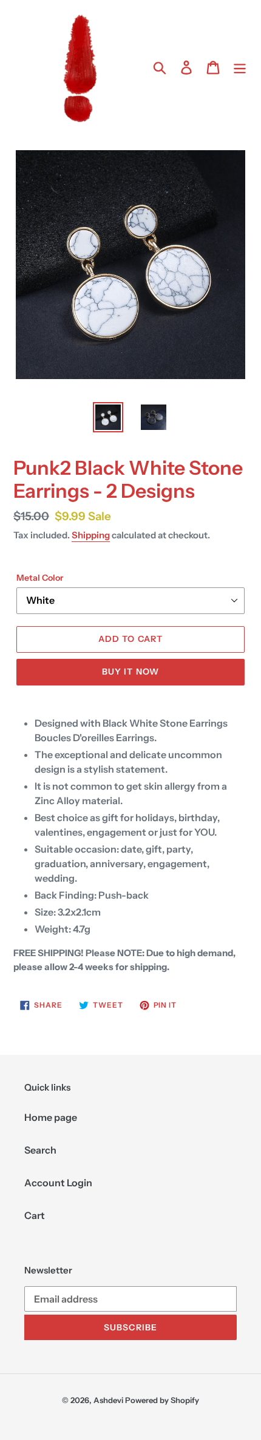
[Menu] (239, 67)
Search (40, 1150)
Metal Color (39, 577)
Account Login (58, 1183)
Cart (34, 1215)
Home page (50, 1117)
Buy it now (130, 671)
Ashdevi (108, 1400)
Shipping (91, 535)
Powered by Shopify (162, 1400)
